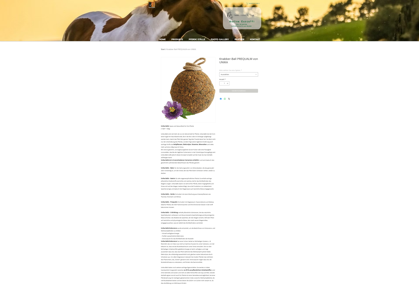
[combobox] (238, 74)
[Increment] (227, 83)
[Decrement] (221, 83)
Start (163, 49)
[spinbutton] (224, 83)
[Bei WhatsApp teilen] (225, 99)
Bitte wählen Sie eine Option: (230, 70)
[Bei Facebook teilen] (220, 99)
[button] (253, 3)
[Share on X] (229, 99)
